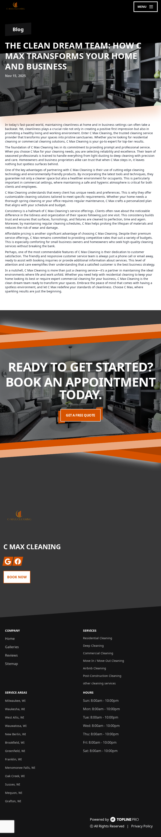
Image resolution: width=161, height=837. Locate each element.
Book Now (17, 577)
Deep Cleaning (93, 646)
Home (10, 638)
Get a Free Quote (80, 415)
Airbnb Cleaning (94, 668)
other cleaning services (99, 683)
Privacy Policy (142, 826)
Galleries (12, 647)
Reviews (11, 655)
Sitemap (11, 663)
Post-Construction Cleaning (102, 676)
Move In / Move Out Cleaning (103, 661)
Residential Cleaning (97, 638)
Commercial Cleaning (98, 653)
